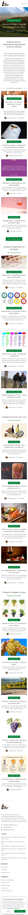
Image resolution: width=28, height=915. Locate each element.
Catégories (4, 877)
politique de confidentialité (13, 908)
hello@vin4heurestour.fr (9, 829)
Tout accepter (20, 911)
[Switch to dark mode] (22, 3)
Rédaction (4, 864)
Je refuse (8, 911)
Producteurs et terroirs (14, 20)
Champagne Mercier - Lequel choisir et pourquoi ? (13, 846)
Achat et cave (4, 888)
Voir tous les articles (14, 252)
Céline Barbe (4, 869)
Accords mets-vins (14, 442)
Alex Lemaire (4, 867)
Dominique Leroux (5, 872)
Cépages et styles (14, 217)
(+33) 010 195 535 (7, 827)
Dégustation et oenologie (14, 98)
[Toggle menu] (25, 3)
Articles (3, 834)
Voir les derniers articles (14, 239)
